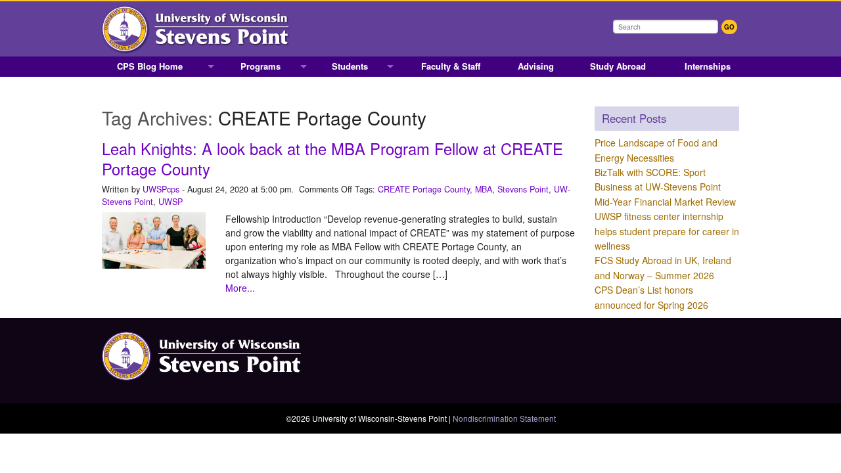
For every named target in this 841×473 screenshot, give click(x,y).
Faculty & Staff (450, 66)
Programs (260, 66)
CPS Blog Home (150, 66)
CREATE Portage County (424, 189)
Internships (708, 66)
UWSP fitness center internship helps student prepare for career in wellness (667, 231)
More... (240, 287)
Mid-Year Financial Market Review (665, 201)
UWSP (170, 202)
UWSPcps (161, 189)
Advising (536, 66)
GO (729, 27)
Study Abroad (618, 66)
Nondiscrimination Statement (504, 418)
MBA (483, 189)
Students (350, 66)
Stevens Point (523, 189)
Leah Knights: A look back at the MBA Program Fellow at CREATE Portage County (332, 158)
